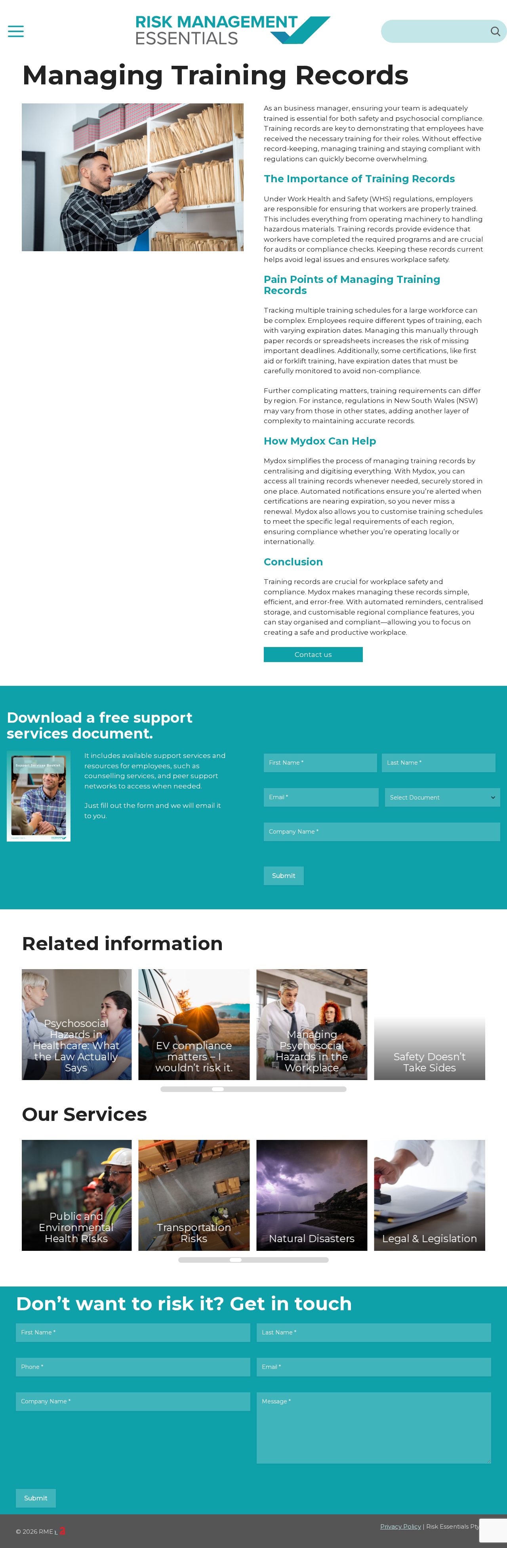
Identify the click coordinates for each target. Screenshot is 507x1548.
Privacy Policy (400, 1526)
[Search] (495, 31)
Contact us (313, 655)
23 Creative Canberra (56, 1531)
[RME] (233, 31)
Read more (62, 1019)
